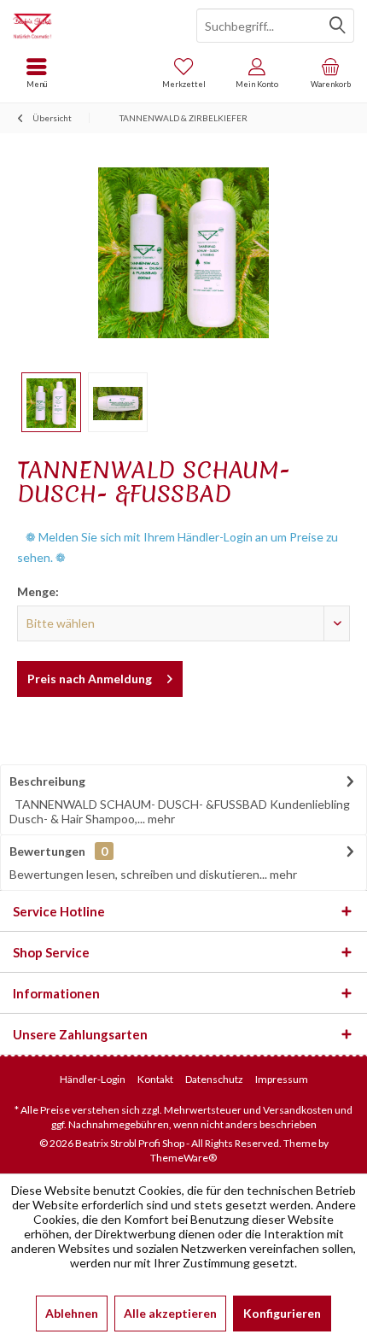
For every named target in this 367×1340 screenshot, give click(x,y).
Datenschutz (214, 1079)
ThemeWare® (183, 1157)
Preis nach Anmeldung (89, 678)
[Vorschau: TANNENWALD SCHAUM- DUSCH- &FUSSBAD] (51, 402)
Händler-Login (92, 1079)
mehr (160, 818)
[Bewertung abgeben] (183, 516)
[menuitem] (330, 72)
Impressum (281, 1079)
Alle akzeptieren (170, 1313)
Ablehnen (71, 1313)
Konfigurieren (282, 1313)
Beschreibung (47, 781)
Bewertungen (47, 851)
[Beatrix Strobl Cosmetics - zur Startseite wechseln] (92, 26)
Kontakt (155, 1079)
